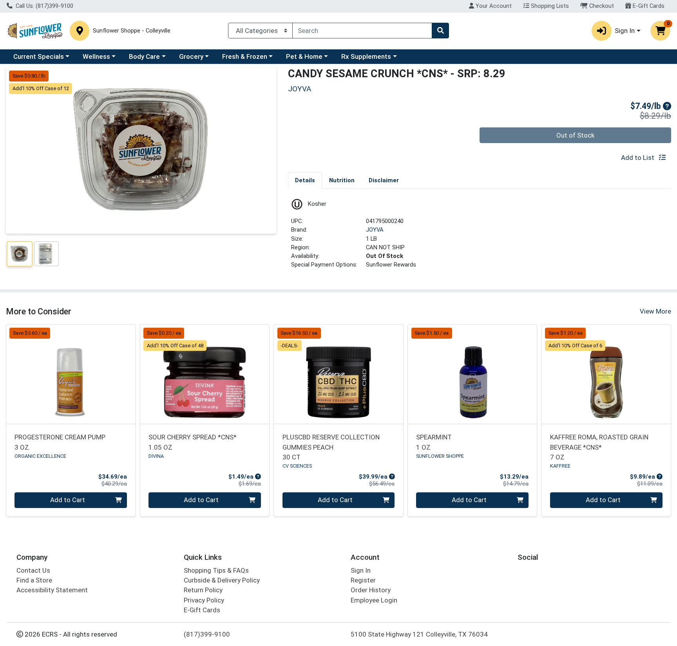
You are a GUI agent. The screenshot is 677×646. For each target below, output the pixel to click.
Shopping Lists (549, 5)
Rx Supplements (366, 56)
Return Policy (203, 590)
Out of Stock (575, 135)
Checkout (601, 5)
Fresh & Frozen (244, 56)
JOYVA (375, 229)
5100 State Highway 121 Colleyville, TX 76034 (419, 634)
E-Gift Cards (647, 5)
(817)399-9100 (207, 634)
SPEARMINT (434, 442)
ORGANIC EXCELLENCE (40, 456)
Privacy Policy (204, 600)
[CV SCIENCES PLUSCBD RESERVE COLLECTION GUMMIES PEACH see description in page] (338, 373)
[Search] (440, 30)
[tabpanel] (479, 237)
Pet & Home (304, 56)
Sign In (361, 570)
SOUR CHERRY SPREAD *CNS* (192, 442)
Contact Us (33, 570)
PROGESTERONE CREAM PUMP (59, 442)
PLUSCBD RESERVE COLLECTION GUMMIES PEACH (331, 447)
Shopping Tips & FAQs (216, 570)
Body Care (144, 56)
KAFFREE (560, 466)
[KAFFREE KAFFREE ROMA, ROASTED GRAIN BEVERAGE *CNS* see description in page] (606, 373)
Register (363, 580)
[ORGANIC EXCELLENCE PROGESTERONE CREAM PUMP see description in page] (71, 373)
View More (655, 311)
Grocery (191, 56)
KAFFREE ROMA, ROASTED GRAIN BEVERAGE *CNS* (599, 447)
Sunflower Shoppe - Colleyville (131, 31)
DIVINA (156, 456)
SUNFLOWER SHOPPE (440, 456)
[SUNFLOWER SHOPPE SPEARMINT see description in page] (472, 373)
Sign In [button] (625, 30)
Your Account (493, 5)
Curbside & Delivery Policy (222, 580)
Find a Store (34, 580)
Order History (371, 590)
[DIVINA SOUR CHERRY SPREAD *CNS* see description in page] (204, 373)
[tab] (305, 180)
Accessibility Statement (52, 590)
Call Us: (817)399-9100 (43, 5)
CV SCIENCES (297, 466)
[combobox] (362, 30)
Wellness (96, 56)
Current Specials (38, 56)
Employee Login (374, 600)
